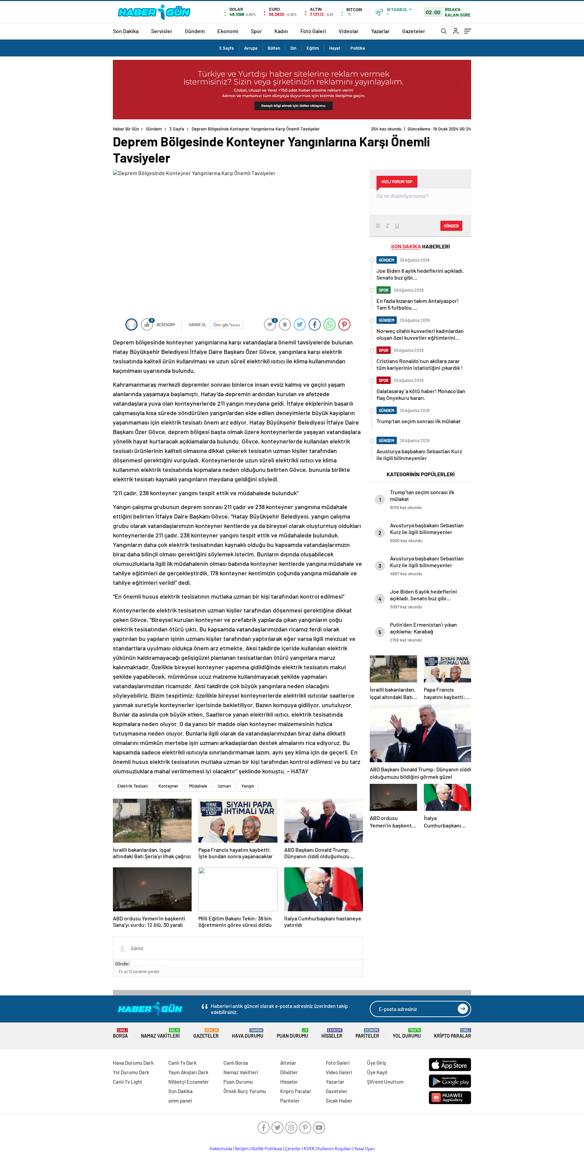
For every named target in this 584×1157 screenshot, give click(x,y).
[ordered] (149, 965)
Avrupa (251, 48)
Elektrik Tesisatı (132, 786)
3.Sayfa (226, 48)
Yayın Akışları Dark (188, 1072)
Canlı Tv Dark (182, 1063)
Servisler (161, 31)
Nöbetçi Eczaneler (188, 1082)
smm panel (180, 1101)
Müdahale (198, 786)
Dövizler (289, 1072)
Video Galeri (339, 1072)
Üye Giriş (376, 1063)
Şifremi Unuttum (385, 1082)
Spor (256, 31)
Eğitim (313, 48)
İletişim (242, 1148)
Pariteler (367, 1033)
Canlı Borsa (235, 1063)
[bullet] (154, 965)
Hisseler (331, 1033)
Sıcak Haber (339, 1101)
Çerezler (293, 1148)
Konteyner (168, 786)
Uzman (224, 786)
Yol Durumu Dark (131, 1072)
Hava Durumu (247, 1033)
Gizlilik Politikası (266, 1148)
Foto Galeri (313, 31)
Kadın (281, 31)
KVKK (309, 1148)
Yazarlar (380, 31)
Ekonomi (227, 31)
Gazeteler (413, 31)
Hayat (334, 48)
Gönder (122, 963)
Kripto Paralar (452, 1033)
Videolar (349, 31)
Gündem (195, 31)
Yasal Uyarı (364, 1148)
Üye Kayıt (377, 1072)
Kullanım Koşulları (334, 1148)
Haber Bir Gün (126, 128)
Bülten (274, 48)
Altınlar (288, 1063)
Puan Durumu (292, 1033)
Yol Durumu (407, 1033)
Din (293, 48)
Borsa (120, 1033)
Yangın (247, 786)
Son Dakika (126, 31)
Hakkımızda (221, 1148)
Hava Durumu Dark (133, 1063)
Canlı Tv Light (127, 1082)
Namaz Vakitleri (160, 1033)
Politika (357, 48)
